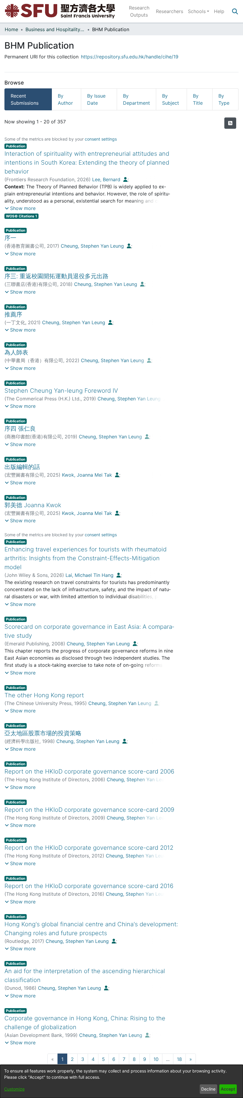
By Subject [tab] (170, 99)
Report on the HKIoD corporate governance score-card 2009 (89, 809)
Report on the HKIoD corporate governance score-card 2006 (89, 771)
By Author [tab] (65, 99)
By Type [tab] (223, 99)
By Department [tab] (136, 99)
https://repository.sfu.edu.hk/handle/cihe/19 (129, 57)
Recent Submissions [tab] (25, 99)
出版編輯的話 (22, 466)
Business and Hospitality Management (55, 29)
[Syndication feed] (230, 123)
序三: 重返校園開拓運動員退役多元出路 (56, 276)
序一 (10, 237)
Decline (208, 1088)
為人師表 (16, 352)
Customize (14, 1088)
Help (219, 11)
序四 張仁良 (20, 428)
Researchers (169, 11)
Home (11, 29)
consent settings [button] (101, 138)
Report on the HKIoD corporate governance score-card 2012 (88, 847)
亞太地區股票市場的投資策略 (42, 733)
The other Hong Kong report (44, 695)
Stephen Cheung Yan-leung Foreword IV (61, 390)
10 (156, 1059)
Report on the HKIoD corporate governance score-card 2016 (88, 885)
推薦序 (13, 314)
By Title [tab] (198, 99)
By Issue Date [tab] (96, 99)
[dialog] (121, 1081)
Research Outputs (139, 11)
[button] (20, 208)
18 (179, 1059)
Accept (228, 1088)
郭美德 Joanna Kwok (32, 505)
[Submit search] (235, 11)
